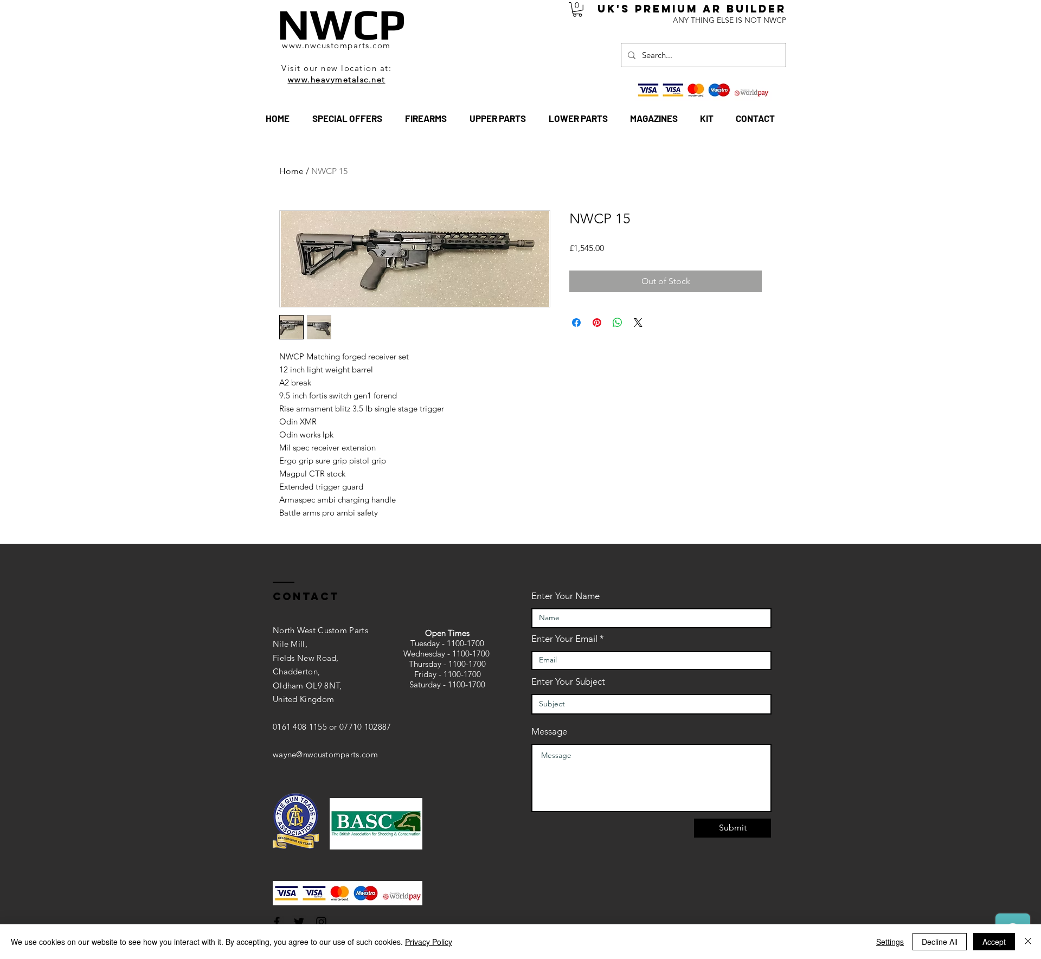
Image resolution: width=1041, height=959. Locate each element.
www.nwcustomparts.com (336, 45)
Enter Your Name (565, 596)
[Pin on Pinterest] (596, 322)
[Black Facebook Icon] (277, 922)
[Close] (1027, 941)
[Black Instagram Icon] (321, 922)
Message (549, 731)
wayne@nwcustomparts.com (325, 754)
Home (291, 171)
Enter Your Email (564, 638)
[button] (577, 9)
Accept (994, 941)
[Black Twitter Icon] (299, 922)
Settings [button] (890, 941)
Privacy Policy (428, 941)
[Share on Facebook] (576, 322)
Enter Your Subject (568, 681)
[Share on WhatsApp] (617, 322)
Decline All (940, 941)
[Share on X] (638, 322)
